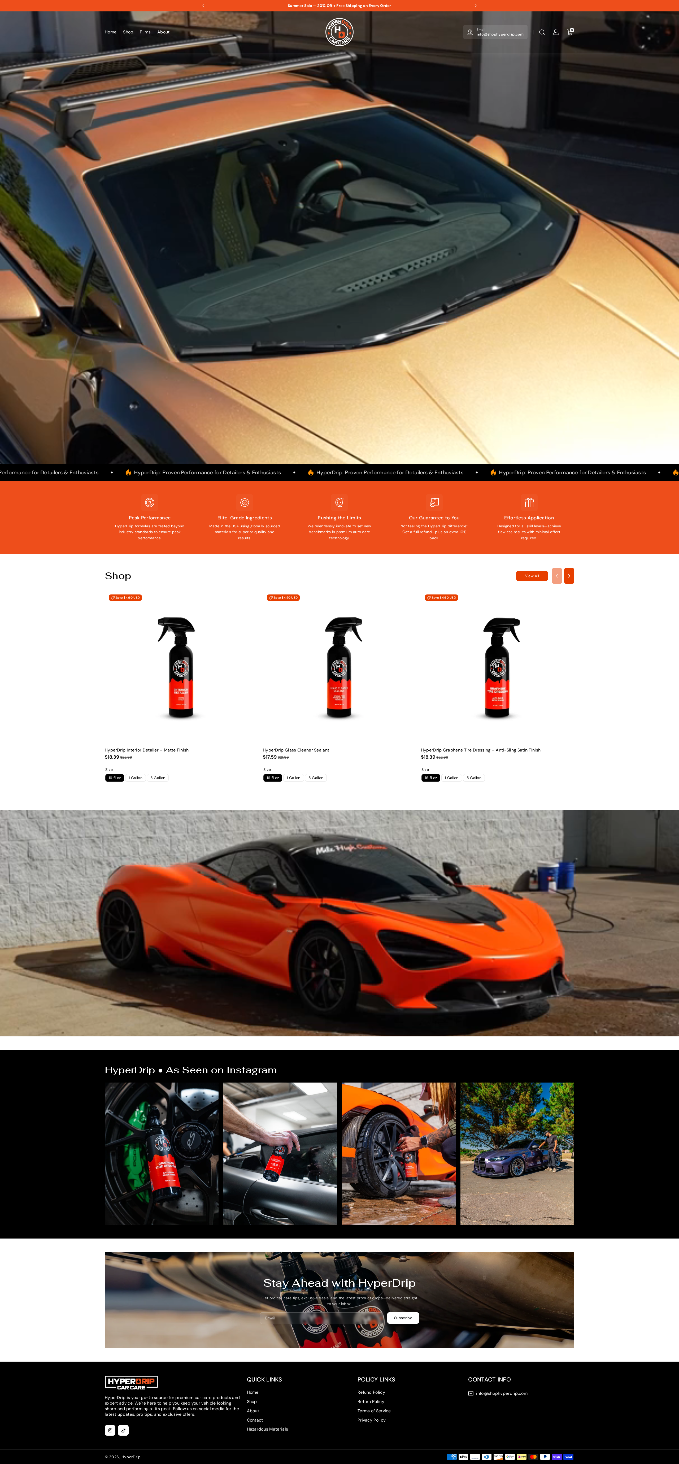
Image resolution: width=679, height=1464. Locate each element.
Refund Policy (371, 1392)
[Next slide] (475, 5)
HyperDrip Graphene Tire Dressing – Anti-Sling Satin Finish (481, 750)
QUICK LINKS (264, 1379)
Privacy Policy (372, 1420)
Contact (255, 1420)
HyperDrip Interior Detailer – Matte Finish (147, 750)
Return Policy (371, 1401)
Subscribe (403, 1317)
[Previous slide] (203, 5)
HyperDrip (131, 1456)
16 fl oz (115, 777)
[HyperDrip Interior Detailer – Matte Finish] (181, 667)
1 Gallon (135, 777)
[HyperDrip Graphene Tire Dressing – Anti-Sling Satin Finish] (497, 667)
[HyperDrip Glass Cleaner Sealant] (339, 667)
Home (253, 1392)
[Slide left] (557, 576)
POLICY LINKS (376, 1379)
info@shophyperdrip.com (500, 34)
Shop (252, 1401)
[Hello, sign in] (556, 32)
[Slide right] (569, 576)
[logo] (131, 1382)
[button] (542, 32)
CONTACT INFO (489, 1379)
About (253, 1411)
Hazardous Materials (267, 1429)
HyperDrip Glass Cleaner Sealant (296, 750)
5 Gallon (159, 778)
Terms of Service (374, 1411)
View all (532, 576)
